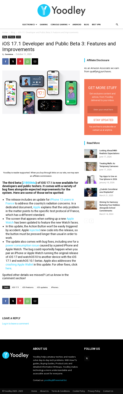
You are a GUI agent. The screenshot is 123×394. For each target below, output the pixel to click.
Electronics (28, 24)
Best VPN (96, 24)
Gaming (44, 24)
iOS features (27, 287)
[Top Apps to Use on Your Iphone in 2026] (90, 179)
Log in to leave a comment (15, 323)
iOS (18, 37)
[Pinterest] (20, 61)
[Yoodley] (61, 10)
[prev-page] (86, 221)
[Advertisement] (41, 140)
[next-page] (91, 221)
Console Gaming (59, 24)
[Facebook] (5, 61)
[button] (117, 24)
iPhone (11, 37)
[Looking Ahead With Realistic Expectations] (90, 153)
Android (77, 24)
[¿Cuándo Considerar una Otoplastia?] (90, 192)
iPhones (54, 287)
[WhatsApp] (27, 61)
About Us (44, 391)
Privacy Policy (94, 391)
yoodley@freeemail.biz (55, 380)
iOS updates (42, 287)
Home (5, 32)
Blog (86, 24)
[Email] (35, 61)
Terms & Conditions (61, 391)
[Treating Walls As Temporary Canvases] (90, 166)
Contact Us (108, 391)
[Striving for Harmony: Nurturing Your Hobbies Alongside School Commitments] (90, 205)
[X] (13, 61)
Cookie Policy (79, 391)
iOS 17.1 (15, 287)
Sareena (9, 54)
